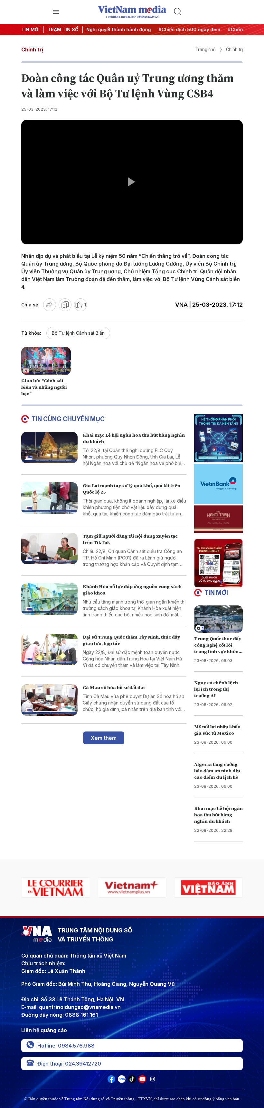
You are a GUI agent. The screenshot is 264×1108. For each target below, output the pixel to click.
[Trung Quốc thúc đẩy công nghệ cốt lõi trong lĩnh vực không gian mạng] (218, 619)
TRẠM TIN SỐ (63, 29)
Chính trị (32, 49)
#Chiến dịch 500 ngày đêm (158, 29)
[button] (215, 582)
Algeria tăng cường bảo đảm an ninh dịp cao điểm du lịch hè (217, 770)
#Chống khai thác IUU (221, 29)
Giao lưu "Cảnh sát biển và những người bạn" (44, 387)
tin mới (216, 592)
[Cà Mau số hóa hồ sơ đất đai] (49, 700)
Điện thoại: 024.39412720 (69, 1063)
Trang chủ (205, 49)
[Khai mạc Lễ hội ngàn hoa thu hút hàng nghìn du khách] (49, 448)
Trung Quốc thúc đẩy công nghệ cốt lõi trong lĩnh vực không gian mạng (217, 648)
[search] (208, 11)
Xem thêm (104, 738)
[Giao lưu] (46, 361)
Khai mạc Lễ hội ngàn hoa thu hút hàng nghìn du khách (218, 814)
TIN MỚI (30, 29)
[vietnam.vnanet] (132, 887)
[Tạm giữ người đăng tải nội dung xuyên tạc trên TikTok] (49, 549)
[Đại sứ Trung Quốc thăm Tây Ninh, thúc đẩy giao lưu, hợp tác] (49, 650)
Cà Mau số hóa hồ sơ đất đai (114, 687)
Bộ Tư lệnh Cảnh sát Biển (78, 333)
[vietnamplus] (55, 887)
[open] (55, 12)
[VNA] (111, 1081)
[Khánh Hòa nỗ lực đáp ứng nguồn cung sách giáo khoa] (49, 599)
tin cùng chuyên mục (68, 419)
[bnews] (208, 887)
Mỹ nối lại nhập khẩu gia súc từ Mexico (217, 729)
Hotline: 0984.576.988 (66, 1045)
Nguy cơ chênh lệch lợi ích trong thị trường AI (216, 689)
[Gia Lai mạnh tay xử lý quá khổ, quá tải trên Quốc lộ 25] (49, 498)
